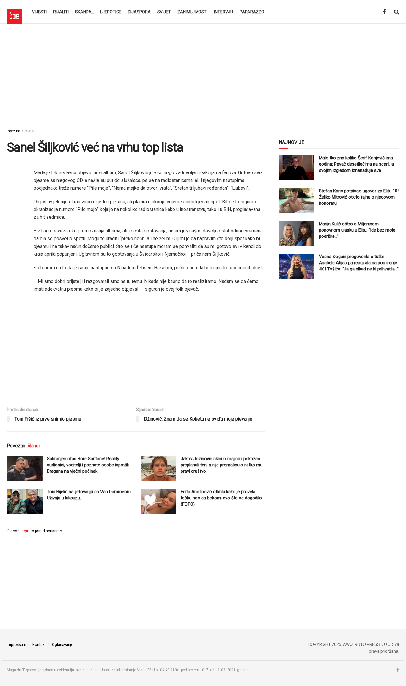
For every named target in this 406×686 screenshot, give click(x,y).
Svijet (164, 12)
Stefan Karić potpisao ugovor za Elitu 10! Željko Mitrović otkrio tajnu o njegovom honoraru (359, 197)
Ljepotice (110, 12)
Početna (13, 131)
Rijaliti (61, 12)
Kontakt (39, 644)
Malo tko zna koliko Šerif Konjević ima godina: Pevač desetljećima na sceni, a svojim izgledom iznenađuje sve (356, 164)
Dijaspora (139, 12)
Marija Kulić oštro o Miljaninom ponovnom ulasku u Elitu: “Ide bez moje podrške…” (357, 230)
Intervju (223, 12)
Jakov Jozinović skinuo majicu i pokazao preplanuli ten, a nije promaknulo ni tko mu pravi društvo (221, 465)
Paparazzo (252, 12)
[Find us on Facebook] (384, 11)
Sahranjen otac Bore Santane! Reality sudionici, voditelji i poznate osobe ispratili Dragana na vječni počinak (88, 465)
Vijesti (39, 12)
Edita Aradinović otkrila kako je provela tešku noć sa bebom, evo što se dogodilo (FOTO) (221, 498)
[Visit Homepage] (14, 12)
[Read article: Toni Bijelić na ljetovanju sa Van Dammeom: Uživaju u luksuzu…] (25, 501)
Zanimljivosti (192, 12)
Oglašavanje (62, 644)
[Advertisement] (203, 74)
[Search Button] (396, 11)
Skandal (84, 12)
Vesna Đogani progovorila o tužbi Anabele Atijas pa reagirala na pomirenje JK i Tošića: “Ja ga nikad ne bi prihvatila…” (359, 263)
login (25, 530)
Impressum (16, 644)
